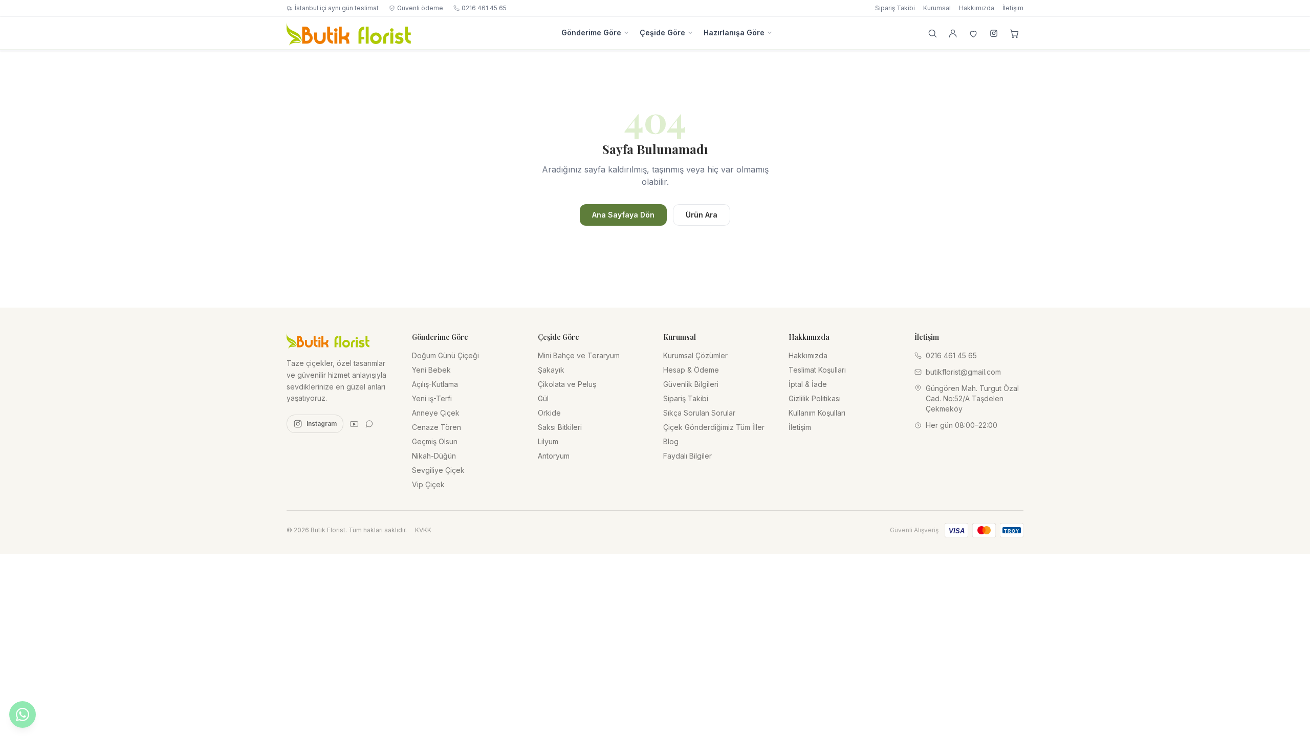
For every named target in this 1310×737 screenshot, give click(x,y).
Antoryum (554, 455)
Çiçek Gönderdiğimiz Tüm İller (714, 427)
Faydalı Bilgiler (687, 455)
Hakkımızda (976, 8)
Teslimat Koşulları (817, 369)
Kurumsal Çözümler (695, 355)
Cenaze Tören (436, 427)
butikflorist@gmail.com (963, 371)
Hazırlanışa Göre (734, 32)
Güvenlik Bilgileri (690, 384)
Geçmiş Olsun (434, 441)
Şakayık (551, 369)
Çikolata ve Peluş (567, 384)
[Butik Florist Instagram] (994, 33)
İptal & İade (808, 384)
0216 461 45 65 (484, 8)
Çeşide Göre (662, 32)
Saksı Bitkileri (560, 427)
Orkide (549, 412)
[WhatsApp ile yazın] (22, 714)
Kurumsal (937, 8)
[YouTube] (354, 423)
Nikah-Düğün (434, 455)
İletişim (1012, 8)
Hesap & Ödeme (691, 369)
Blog (671, 441)
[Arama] (932, 33)
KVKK (423, 530)
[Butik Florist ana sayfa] (328, 340)
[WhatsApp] (369, 423)
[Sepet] (1014, 33)
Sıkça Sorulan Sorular (699, 412)
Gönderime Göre (591, 32)
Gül (543, 398)
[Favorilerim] (973, 33)
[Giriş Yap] (953, 33)
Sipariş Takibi (895, 8)
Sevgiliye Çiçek (438, 470)
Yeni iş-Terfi (432, 398)
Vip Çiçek (428, 484)
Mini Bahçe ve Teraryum (579, 355)
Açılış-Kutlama (435, 384)
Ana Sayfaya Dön (623, 214)
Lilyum (548, 441)
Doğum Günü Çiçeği (445, 355)
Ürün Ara (701, 214)
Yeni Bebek (431, 369)
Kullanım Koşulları (817, 412)
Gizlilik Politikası (815, 398)
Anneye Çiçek (436, 412)
